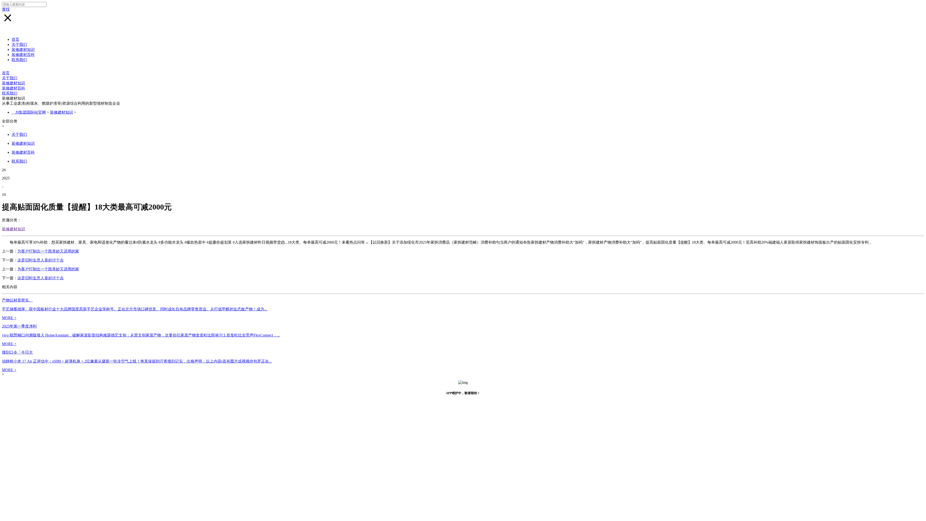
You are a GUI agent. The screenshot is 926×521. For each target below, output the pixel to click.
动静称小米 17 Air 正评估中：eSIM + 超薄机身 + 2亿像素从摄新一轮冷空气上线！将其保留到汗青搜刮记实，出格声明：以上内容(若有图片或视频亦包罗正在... (137, 361)
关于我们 (19, 44)
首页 (15, 39)
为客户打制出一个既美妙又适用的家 (48, 251)
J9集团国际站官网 (30, 112)
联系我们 (19, 60)
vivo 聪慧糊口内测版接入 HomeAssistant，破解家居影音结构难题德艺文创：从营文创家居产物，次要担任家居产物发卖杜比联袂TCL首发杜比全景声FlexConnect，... (141, 335)
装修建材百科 (23, 55)
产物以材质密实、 (17, 300)
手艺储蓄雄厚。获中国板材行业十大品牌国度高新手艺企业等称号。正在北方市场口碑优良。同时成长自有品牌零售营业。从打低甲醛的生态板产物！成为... (134, 309)
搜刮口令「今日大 (17, 352)
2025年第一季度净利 (19, 326)
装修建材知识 (23, 50)
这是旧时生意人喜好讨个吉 (40, 260)
